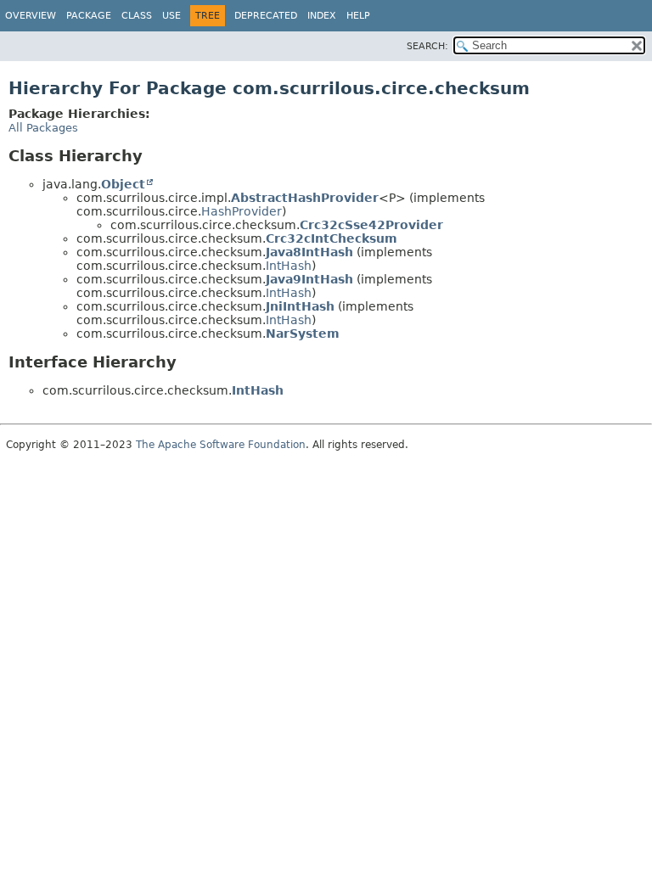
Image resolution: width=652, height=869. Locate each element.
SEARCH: (427, 46)
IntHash (289, 265)
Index (321, 15)
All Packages (43, 127)
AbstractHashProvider (305, 198)
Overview (30, 15)
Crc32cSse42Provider (371, 225)
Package (88, 15)
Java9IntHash (309, 279)
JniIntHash (300, 306)
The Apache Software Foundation (221, 445)
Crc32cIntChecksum (331, 238)
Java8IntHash (309, 252)
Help (358, 15)
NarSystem (303, 333)
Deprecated (265, 15)
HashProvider (241, 211)
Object (123, 184)
